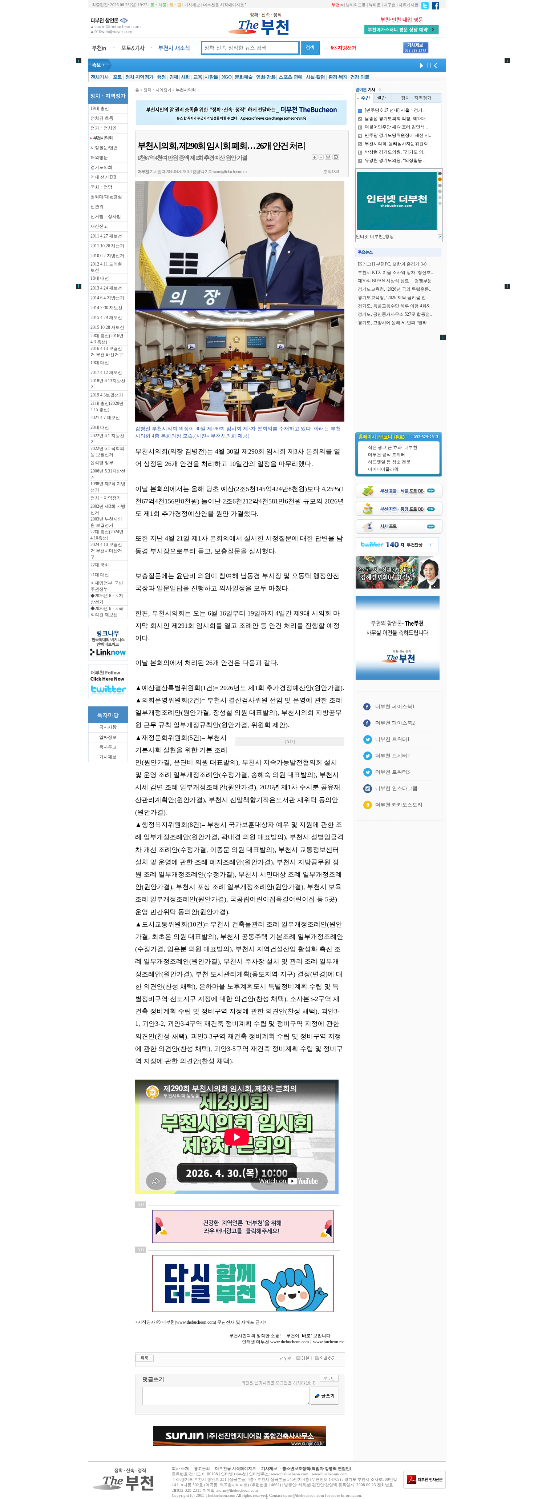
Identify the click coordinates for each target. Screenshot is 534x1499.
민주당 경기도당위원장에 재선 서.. (398, 135)
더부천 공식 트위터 (386, 454)
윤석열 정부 (101, 462)
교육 (197, 77)
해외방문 (99, 157)
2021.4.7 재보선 (105, 417)
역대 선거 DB (103, 177)
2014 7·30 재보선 (106, 307)
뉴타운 (375, 5)
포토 (117, 77)
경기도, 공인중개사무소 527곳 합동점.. (395, 314)
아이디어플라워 (383, 469)
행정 (161, 77)
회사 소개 (180, 1468)
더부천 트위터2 (392, 755)
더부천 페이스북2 (395, 723)
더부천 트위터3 (392, 772)
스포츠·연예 (290, 77)
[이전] (435, 65)
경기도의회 (101, 167)
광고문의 (202, 1468)
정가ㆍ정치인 (103, 128)
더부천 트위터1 (392, 739)
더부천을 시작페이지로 (223, 5)
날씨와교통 (356, 5)
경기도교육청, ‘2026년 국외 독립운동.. (394, 289)
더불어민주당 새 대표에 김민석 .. (396, 126)
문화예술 (243, 77)
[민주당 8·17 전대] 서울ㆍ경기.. (395, 110)
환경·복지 (338, 77)
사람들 (211, 77)
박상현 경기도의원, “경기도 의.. (395, 152)
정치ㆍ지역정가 (105, 498)
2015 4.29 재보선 (106, 317)
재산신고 (99, 226)
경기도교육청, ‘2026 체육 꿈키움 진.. (393, 297)
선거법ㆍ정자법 (105, 216)
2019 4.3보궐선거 (106, 395)
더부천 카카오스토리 (398, 805)
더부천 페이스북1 (395, 706)
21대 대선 (99, 574)
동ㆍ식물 (158, 5)
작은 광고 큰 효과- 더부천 (392, 447)
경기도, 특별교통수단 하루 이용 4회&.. (395, 305)
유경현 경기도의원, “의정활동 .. (395, 160)
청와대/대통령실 (106, 196)
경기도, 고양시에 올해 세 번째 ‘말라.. (393, 322)
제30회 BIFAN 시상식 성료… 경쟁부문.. (396, 280)
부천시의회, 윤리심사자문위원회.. (397, 143)
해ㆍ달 (175, 5)
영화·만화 (265, 77)
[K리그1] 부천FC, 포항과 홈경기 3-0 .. (394, 264)
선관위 (97, 206)
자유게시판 (408, 5)
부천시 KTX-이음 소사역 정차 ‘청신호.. (395, 272)
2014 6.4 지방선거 (107, 297)
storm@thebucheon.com (229, 171)
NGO (226, 77)
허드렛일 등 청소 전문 (389, 462)
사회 (185, 77)
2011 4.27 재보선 (106, 236)
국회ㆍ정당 (101, 187)
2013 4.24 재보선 (106, 288)
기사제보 (192, 5)
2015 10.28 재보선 (107, 327)
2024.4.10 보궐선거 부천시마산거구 (106, 550)
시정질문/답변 (104, 147)
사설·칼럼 (315, 77)
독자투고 (108, 747)
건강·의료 (359, 77)
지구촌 (390, 5)
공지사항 (108, 727)
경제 (173, 77)
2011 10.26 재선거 (107, 245)
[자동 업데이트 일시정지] (428, 65)
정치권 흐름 (101, 118)
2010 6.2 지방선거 (107, 255)
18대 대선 (99, 278)
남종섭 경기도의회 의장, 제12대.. (396, 118)
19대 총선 (99, 108)
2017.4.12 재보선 (106, 372)
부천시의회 (103, 137)
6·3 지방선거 (343, 48)
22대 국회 (99, 564)
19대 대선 (99, 362)
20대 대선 (99, 427)
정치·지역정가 (139, 77)
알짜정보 (108, 737)
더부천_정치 (368, 236)
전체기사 (100, 77)
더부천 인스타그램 (396, 788)
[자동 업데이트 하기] (420, 65)
